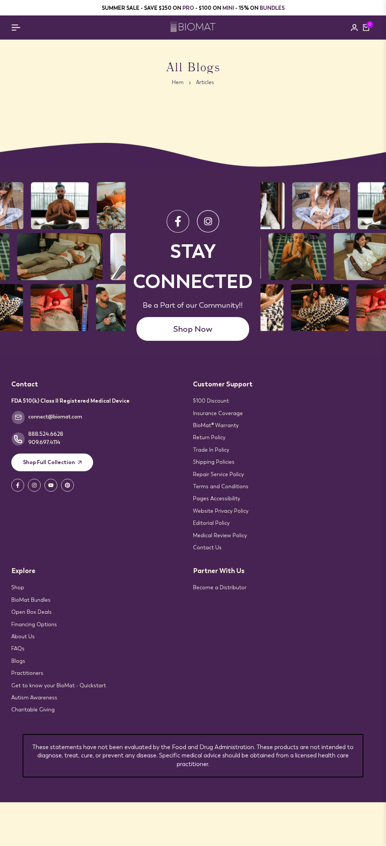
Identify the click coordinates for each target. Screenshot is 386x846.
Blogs (18, 660)
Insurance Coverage (218, 413)
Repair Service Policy (218, 474)
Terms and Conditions (220, 486)
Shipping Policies (213, 461)
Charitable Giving (33, 709)
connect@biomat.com (55, 416)
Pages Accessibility (216, 498)
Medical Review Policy (220, 535)
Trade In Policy (211, 449)
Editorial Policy (211, 523)
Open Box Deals (31, 611)
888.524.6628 (45, 434)
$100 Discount (211, 400)
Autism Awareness (34, 697)
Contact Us (207, 547)
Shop (17, 587)
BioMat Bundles (31, 599)
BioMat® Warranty (216, 425)
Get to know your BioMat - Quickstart (58, 685)
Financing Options (34, 624)
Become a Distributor (220, 587)
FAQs (18, 648)
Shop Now (192, 328)
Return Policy (209, 437)
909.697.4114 (44, 442)
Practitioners (27, 673)
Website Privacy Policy (220, 510)
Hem (178, 82)
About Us (23, 636)
